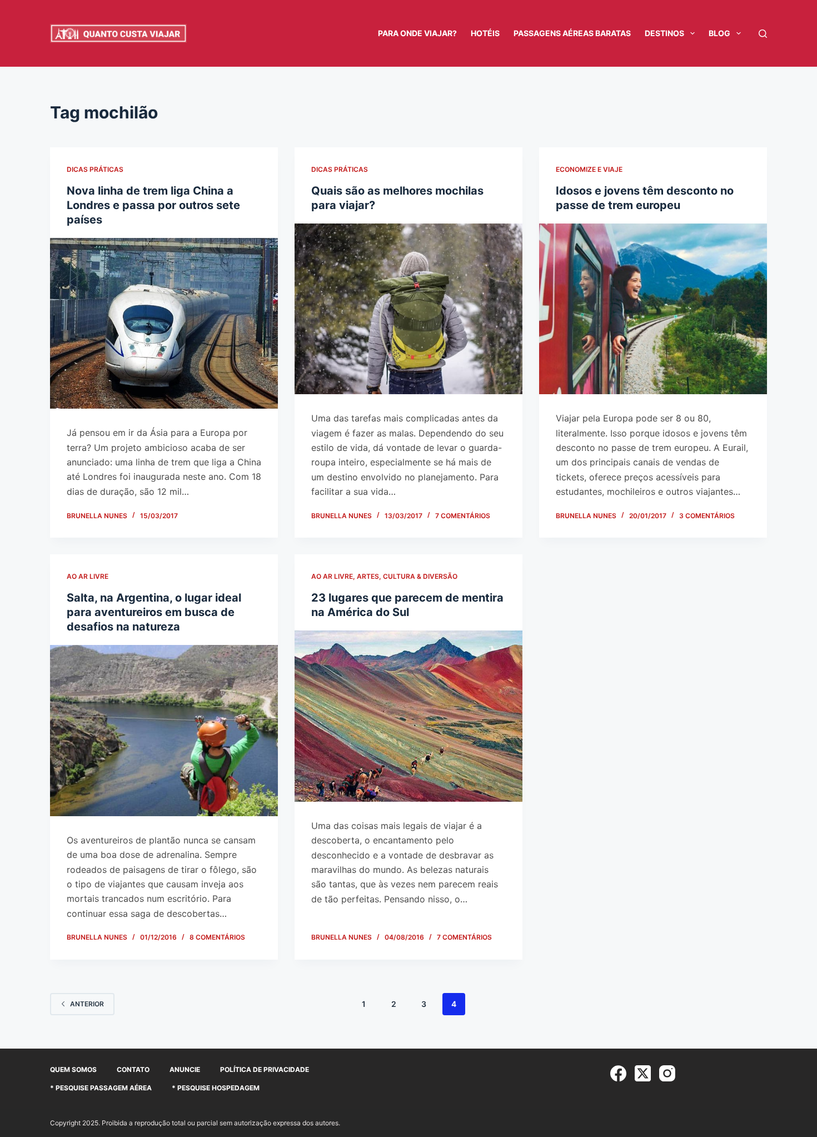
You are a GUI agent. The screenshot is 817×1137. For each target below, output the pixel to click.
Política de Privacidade (264, 1069)
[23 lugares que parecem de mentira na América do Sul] (408, 716)
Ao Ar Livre (87, 576)
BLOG (719, 33)
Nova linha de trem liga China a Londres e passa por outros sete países (153, 205)
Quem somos (73, 1069)
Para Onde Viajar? (417, 33)
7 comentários (462, 516)
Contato (133, 1069)
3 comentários (707, 516)
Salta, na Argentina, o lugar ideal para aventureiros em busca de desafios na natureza (154, 612)
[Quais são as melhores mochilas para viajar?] (408, 309)
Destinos (664, 33)
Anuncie (185, 1069)
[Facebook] (618, 1073)
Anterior (87, 1004)
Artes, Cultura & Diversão (407, 576)
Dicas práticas (95, 169)
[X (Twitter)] (643, 1073)
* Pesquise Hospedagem (216, 1088)
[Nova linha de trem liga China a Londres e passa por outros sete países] (164, 323)
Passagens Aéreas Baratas (572, 33)
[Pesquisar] (763, 33)
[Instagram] (667, 1073)
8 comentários (217, 937)
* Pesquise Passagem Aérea (101, 1088)
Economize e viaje (589, 169)
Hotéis (485, 33)
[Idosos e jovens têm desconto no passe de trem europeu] (653, 309)
